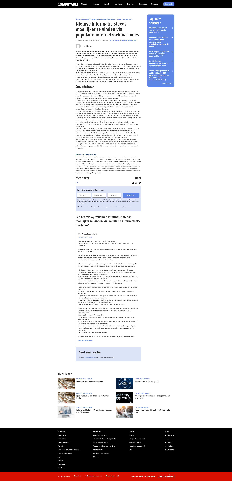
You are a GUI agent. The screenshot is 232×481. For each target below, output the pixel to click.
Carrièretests (62, 435)
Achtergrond (115, 40)
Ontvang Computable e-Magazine (69, 450)
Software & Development (90, 19)
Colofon (131, 435)
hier (117, 207)
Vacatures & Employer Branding (104, 446)
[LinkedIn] (136, 183)
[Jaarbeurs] (164, 476)
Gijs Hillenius (87, 46)
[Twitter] (140, 183)
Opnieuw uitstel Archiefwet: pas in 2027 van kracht (92, 397)
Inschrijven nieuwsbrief (137, 446)
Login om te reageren (85, 340)
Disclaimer (77, 476)
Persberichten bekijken (101, 453)
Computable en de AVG (137, 439)
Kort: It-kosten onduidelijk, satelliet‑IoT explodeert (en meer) (159, 63)
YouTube (171, 446)
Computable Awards (64, 442)
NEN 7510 (61, 468)
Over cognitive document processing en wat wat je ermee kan (152, 397)
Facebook (171, 435)
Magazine (61, 446)
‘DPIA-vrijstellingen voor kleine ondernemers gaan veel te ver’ (159, 53)
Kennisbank (62, 439)
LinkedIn (170, 442)
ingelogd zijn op (90, 357)
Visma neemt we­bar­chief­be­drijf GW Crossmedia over (152, 411)
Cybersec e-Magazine (65, 453)
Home (78, 19)
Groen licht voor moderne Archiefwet (90, 381)
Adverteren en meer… (100, 435)
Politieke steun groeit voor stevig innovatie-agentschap (158, 30)
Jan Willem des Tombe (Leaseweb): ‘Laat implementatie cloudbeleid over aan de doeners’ (159, 42)
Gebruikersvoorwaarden (93, 476)
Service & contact (135, 442)
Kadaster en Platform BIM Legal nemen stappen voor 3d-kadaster (94, 411)
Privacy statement (112, 476)
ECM (77, 183)
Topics (60, 457)
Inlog (130, 450)
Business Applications (108, 19)
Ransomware (62, 464)
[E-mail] (133, 183)
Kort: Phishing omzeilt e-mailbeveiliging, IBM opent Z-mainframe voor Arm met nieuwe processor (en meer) (159, 75)
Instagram (171, 450)
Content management (124, 19)
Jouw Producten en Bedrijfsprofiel (105, 439)
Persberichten (98, 450)
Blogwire (96, 457)
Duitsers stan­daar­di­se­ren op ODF (147, 381)
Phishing (61, 460)
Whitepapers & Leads (100, 442)
